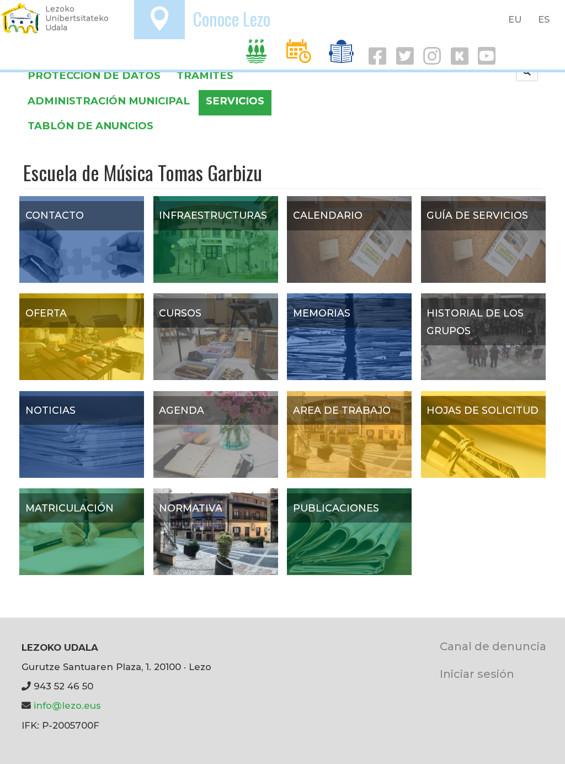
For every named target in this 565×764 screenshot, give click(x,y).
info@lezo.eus (67, 705)
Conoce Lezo (231, 18)
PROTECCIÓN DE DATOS (94, 75)
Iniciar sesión (477, 674)
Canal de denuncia (493, 646)
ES (544, 19)
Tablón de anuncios (90, 125)
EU (515, 19)
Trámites (205, 75)
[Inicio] (20, 18)
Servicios (235, 100)
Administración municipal (109, 100)
